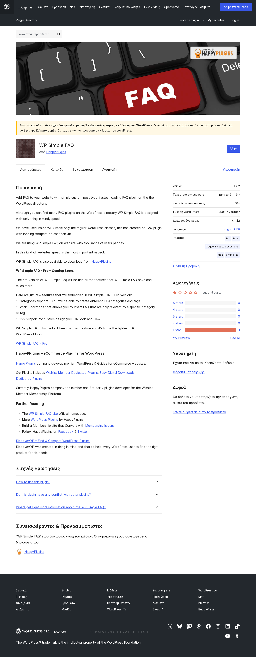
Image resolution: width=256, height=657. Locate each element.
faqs (235, 238)
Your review (181, 338)
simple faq (232, 254)
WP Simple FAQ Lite (43, 414)
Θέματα (67, 596)
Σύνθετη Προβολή (186, 266)
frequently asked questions (222, 246)
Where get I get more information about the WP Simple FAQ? (61, 507)
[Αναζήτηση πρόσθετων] (58, 34)
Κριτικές (57, 169)
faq (228, 238)
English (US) (232, 229)
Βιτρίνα (66, 590)
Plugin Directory (26, 20)
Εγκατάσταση (83, 169)
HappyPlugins (56, 152)
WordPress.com (208, 590)
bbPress (203, 603)
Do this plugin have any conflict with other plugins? (53, 494)
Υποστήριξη (231, 169)
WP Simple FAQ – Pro (31, 343)
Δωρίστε (158, 603)
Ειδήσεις (21, 596)
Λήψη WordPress (236, 7)
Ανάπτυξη (109, 169)
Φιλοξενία (23, 603)
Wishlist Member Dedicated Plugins (72, 373)
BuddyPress (206, 609)
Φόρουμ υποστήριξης (189, 372)
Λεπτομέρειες (30, 169)
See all (235, 338)
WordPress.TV (116, 609)
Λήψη (233, 148)
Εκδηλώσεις (161, 596)
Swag (158, 609)
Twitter (82, 432)
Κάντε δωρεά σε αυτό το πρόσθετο (199, 412)
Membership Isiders (99, 426)
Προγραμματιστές (119, 603)
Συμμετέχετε (161, 590)
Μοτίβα (66, 609)
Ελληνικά (60, 631)
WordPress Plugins (44, 420)
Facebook (65, 432)
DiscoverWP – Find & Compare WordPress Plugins (53, 441)
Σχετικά (21, 590)
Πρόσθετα (68, 603)
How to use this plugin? (33, 482)
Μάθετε (112, 590)
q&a (220, 254)
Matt (201, 596)
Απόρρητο (22, 609)
